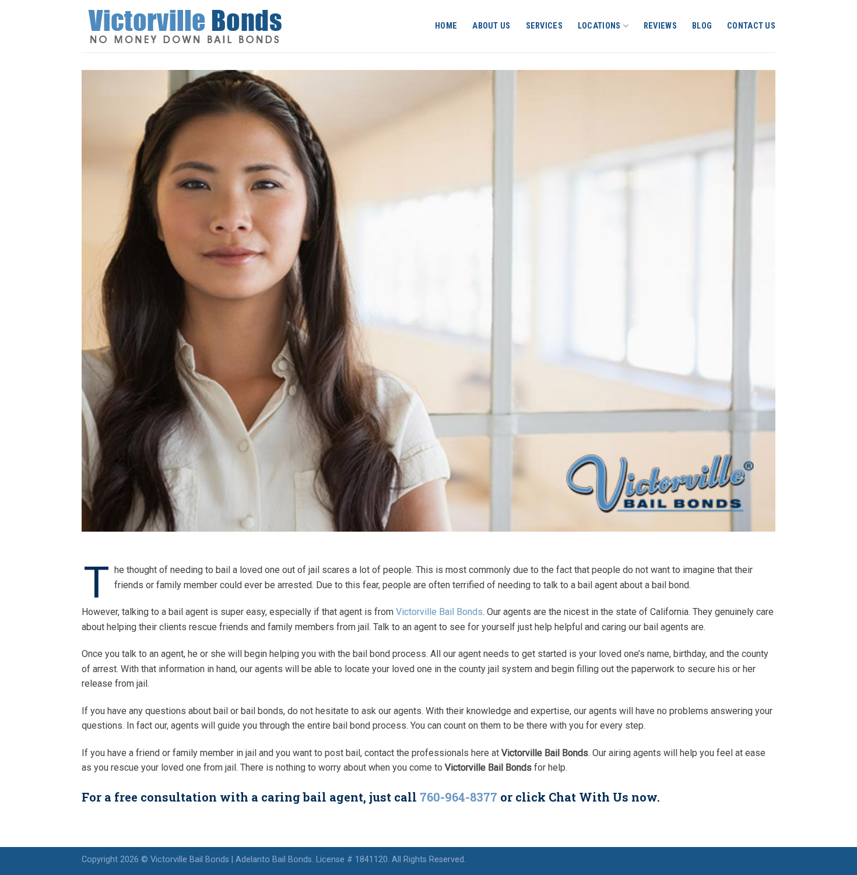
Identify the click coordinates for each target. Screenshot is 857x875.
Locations (599, 26)
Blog (702, 26)
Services (544, 26)
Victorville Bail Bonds (439, 611)
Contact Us (751, 26)
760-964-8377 (458, 796)
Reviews (660, 26)
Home (446, 26)
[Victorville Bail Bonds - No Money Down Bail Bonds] (198, 26)
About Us (491, 26)
